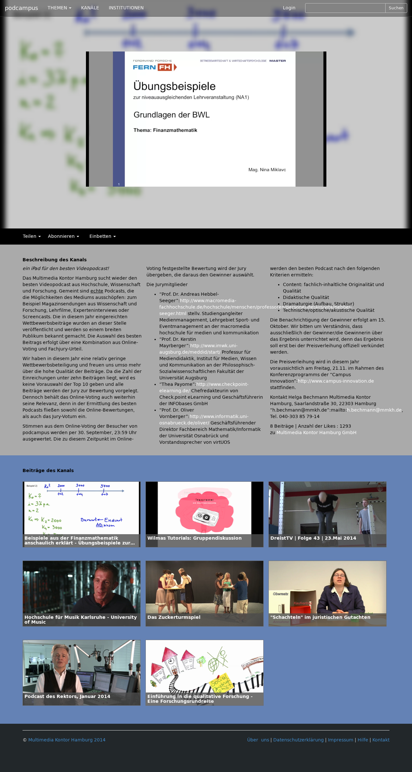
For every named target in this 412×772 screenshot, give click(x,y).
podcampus (21, 8)
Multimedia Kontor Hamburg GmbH (316, 432)
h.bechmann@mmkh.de (374, 410)
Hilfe (363, 740)
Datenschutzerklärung (298, 740)
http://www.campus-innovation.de (336, 381)
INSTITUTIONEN (126, 8)
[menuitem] (294, 182)
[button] (92, 182)
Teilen (30, 236)
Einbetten (101, 236)
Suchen (396, 8)
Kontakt (380, 740)
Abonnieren (62, 236)
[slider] (198, 181)
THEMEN (58, 8)
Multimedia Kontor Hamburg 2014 (67, 740)
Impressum (340, 740)
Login (289, 8)
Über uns (258, 740)
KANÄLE (90, 8)
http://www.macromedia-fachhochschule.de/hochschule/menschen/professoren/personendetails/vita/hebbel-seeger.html (255, 307)
